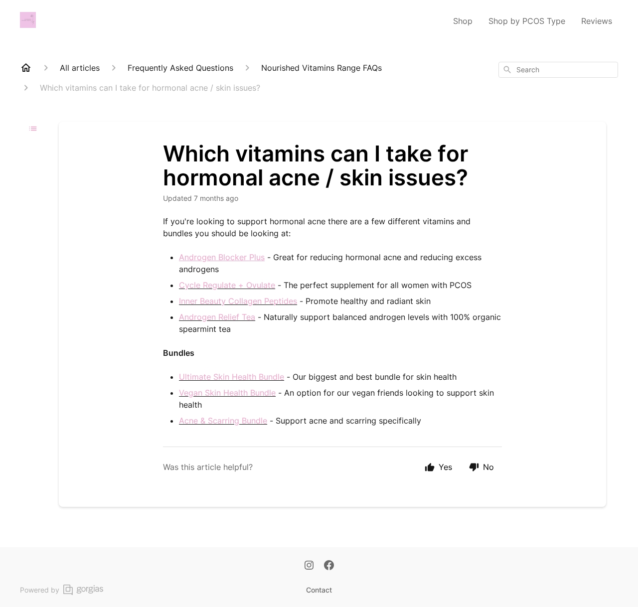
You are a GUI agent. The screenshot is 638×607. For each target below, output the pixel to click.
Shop (463, 21)
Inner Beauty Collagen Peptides (238, 301)
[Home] (26, 68)
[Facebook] (329, 566)
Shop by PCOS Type (526, 21)
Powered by (39, 590)
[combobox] (558, 70)
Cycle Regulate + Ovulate (227, 285)
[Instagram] (309, 566)
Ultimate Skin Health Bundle (231, 377)
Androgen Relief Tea (217, 317)
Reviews (596, 21)
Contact (319, 590)
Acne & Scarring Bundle (223, 421)
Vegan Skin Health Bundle (227, 393)
